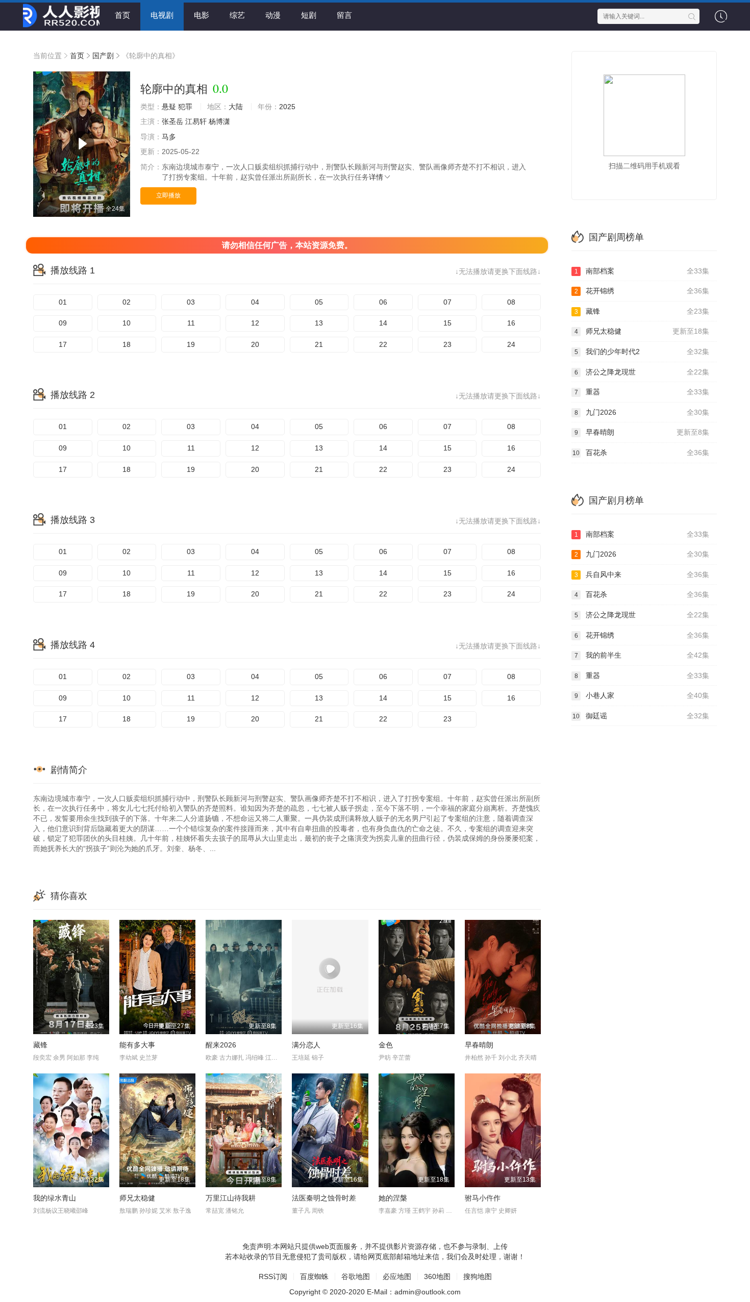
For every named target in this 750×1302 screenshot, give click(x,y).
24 (511, 344)
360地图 (437, 1276)
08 (511, 302)
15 (447, 323)
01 (63, 302)
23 (447, 344)
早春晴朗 (479, 1045)
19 (191, 344)
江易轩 (196, 121)
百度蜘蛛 (314, 1276)
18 (126, 344)
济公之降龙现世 (642, 372)
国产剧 (103, 56)
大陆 (236, 107)
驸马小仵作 (483, 1198)
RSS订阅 (273, 1276)
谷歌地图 (355, 1276)
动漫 (273, 15)
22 (383, 344)
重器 (642, 392)
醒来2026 (221, 1045)
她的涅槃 (393, 1198)
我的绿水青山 (54, 1198)
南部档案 (642, 271)
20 (255, 344)
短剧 (308, 15)
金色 (386, 1045)
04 (255, 302)
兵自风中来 (642, 574)
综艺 (237, 15)
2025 (287, 107)
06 (383, 302)
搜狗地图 (477, 1276)
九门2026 (642, 412)
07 (447, 302)
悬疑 (169, 107)
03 (191, 302)
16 (511, 323)
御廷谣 (640, 716)
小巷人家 (642, 695)
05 (319, 302)
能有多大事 (137, 1045)
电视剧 (162, 15)
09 (63, 323)
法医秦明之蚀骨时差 (324, 1198)
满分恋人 (306, 1045)
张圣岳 (172, 121)
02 (126, 302)
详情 (376, 177)
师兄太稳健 (137, 1198)
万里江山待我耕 (231, 1198)
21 (319, 344)
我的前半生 (642, 655)
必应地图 (397, 1276)
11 (191, 323)
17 (63, 344)
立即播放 (168, 195)
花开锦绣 (642, 291)
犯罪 (185, 107)
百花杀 (640, 452)
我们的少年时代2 (642, 351)
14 (383, 323)
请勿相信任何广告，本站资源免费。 (287, 245)
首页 (122, 15)
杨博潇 (219, 121)
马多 (169, 137)
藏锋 (40, 1045)
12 (255, 323)
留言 (344, 15)
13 (319, 323)
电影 (201, 15)
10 (126, 323)
